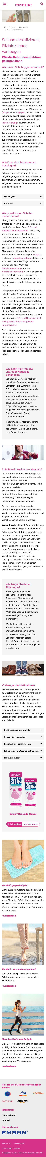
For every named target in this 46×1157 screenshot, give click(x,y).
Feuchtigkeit (10, 196)
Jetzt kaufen (14, 824)
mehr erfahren (31, 824)
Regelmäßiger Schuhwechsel (17, 744)
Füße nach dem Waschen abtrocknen (21, 751)
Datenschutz (19, 1144)
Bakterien (8, 203)
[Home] (5, 27)
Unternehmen (9, 1115)
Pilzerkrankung (9, 122)
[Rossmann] (7, 1101)
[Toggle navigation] (5, 4)
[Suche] (41, 4)
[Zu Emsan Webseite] (15, 1132)
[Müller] (38, 1093)
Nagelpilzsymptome (21, 258)
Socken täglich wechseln (15, 737)
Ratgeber (12, 27)
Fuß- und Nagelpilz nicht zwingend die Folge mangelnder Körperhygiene (21, 321)
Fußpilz (6, 112)
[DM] (23, 1094)
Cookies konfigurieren (11, 1148)
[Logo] (23, 4)
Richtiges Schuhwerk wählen (17, 730)
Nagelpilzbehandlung (12, 271)
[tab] (23, 196)
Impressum (6, 1144)
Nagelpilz (20, 112)
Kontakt (6, 1120)
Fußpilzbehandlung (11, 268)
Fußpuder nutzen (12, 758)
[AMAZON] (23, 1101)
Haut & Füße (23, 27)
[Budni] (7, 1094)
